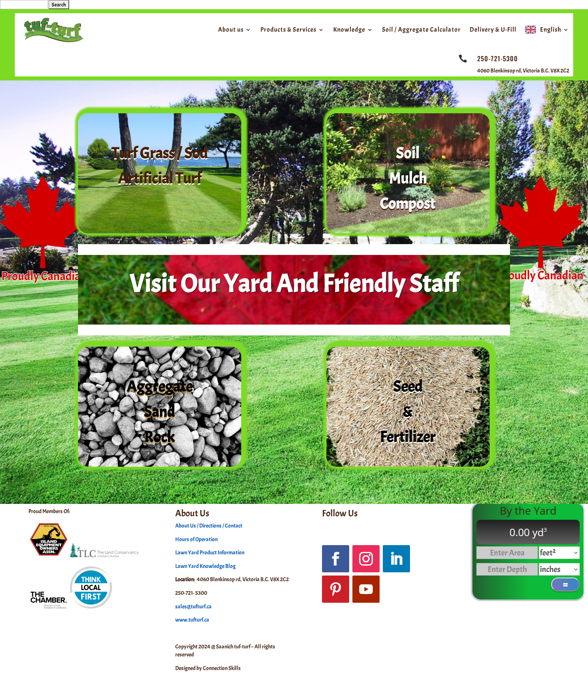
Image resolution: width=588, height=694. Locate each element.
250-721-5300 (497, 58)
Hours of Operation (196, 539)
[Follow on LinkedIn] (396, 558)
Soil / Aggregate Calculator (421, 30)
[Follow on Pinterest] (335, 589)
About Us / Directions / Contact (208, 525)
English (550, 30)
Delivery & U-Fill (493, 30)
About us (231, 30)
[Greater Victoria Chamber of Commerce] (70, 608)
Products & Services (288, 30)
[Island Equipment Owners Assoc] (48, 555)
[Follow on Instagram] (366, 558)
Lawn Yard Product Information (209, 552)
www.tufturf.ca (192, 619)
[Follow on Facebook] (335, 558)
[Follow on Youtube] (366, 589)
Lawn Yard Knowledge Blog (205, 566)
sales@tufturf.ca (193, 606)
